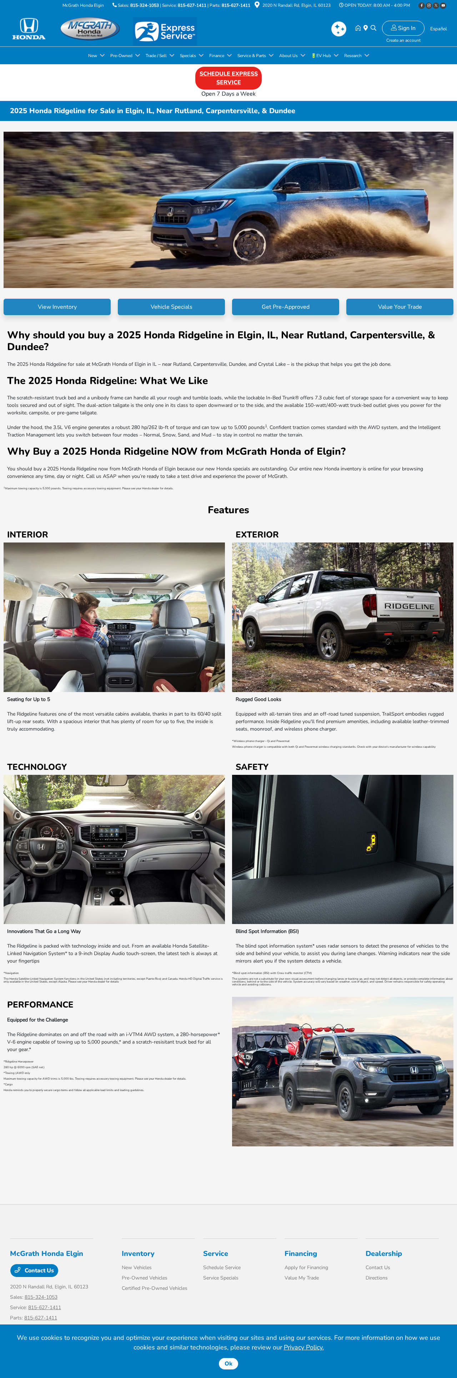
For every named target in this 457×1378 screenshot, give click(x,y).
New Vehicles (137, 1267)
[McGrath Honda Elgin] (71, 28)
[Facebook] (421, 5)
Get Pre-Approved (286, 307)
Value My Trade (302, 1277)
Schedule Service (222, 1267)
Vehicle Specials (171, 307)
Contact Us (38, 1270)
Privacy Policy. (304, 1347)
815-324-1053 (144, 5)
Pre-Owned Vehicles (144, 1277)
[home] (359, 28)
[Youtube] (443, 5)
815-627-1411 (192, 5)
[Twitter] (436, 5)
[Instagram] (429, 5)
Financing (301, 1253)
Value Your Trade (400, 307)
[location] (257, 6)
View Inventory (57, 307)
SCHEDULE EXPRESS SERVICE (229, 78)
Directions (377, 1277)
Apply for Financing (306, 1267)
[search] (373, 28)
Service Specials (220, 1277)
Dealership (384, 1253)
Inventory (138, 1253)
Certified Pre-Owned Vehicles (154, 1288)
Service (215, 1253)
